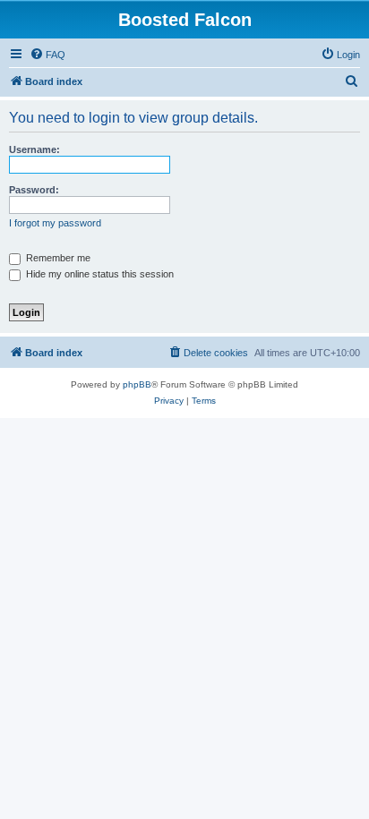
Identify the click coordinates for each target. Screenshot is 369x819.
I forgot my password (55, 223)
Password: (34, 189)
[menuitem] (47, 54)
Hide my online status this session (98, 274)
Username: (34, 149)
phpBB (137, 384)
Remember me (56, 257)
